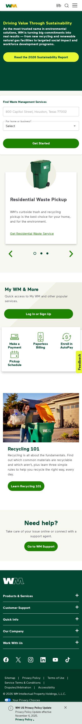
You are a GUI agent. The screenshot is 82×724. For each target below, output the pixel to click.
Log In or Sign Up (38, 314)
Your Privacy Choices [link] (26, 700)
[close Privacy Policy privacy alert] (65, 707)
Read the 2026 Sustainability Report (41, 57)
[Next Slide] (71, 253)
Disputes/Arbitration (18, 687)
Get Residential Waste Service (32, 233)
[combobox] (38, 126)
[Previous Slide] (10, 253)
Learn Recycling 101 (26, 486)
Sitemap (10, 677)
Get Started (41, 143)
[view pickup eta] (58, 5)
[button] (74, 5)
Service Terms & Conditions (23, 682)
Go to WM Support (41, 546)
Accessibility (46, 687)
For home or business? (18, 121)
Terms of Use (56, 677)
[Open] (74, 126)
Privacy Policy (23, 719)
